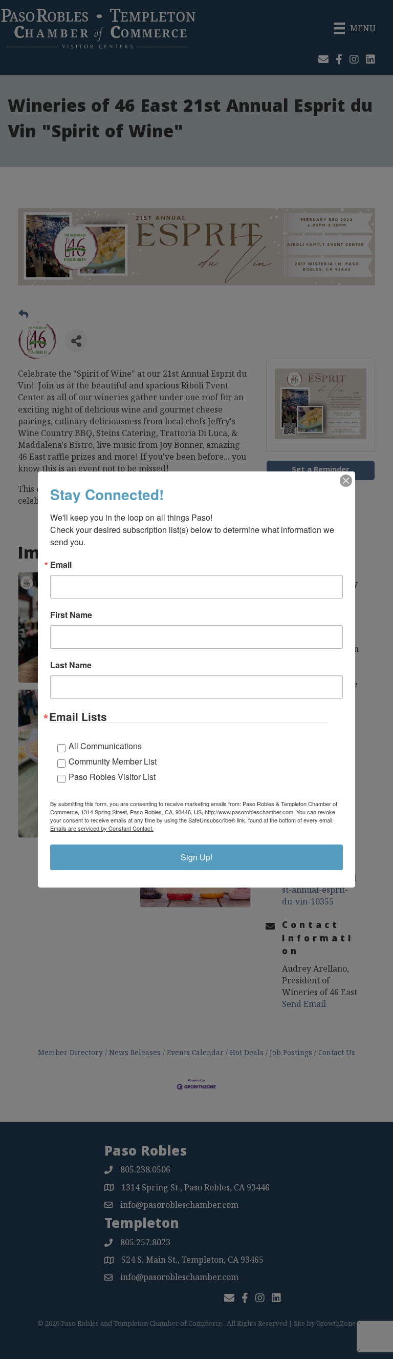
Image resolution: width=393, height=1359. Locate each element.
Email (61, 565)
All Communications (105, 746)
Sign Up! (196, 857)
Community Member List (113, 761)
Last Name (71, 665)
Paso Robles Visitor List (112, 777)
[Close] (346, 481)
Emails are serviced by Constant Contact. (102, 828)
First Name (71, 615)
